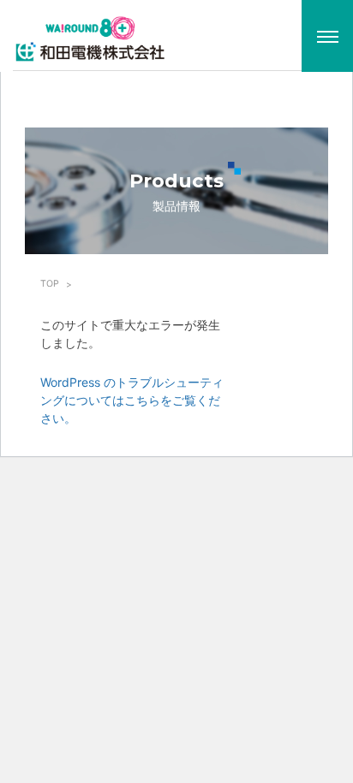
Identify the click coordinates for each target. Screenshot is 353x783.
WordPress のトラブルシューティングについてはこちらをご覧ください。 (132, 400)
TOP (49, 283)
